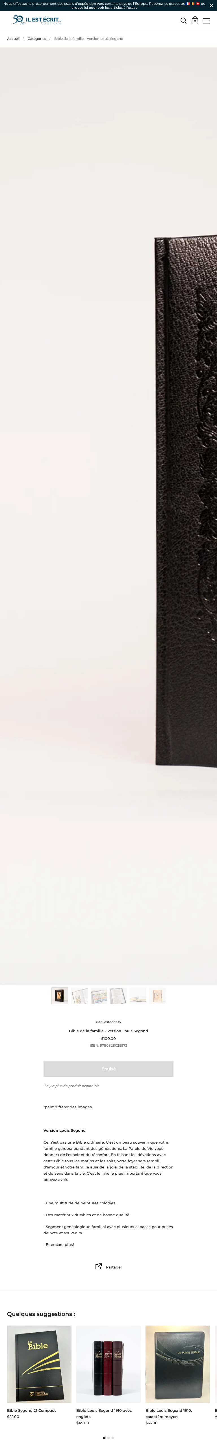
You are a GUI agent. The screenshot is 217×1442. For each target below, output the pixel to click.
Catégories (37, 38)
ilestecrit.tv (112, 1022)
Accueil (13, 38)
